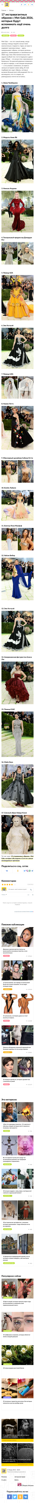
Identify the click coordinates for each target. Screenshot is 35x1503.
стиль (21, 35)
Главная (3, 10)
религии (7, 1164)
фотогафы (8, 1196)
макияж (7, 1331)
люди (6, 1131)
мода (13, 35)
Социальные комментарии (24, 911)
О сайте (3, 1480)
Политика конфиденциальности (16, 1472)
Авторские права (20, 1477)
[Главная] (7, 4)
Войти (16, 1480)
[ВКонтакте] (6, 871)
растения (7, 1364)
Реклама (4, 1477)
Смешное (7, 989)
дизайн (7, 1397)
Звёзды (11, 10)
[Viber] (27, 871)
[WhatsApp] (29, 871)
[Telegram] (32, 871)
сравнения (8, 1297)
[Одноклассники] (18, 871)
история (7, 1229)
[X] (24, 871)
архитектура (9, 1263)
